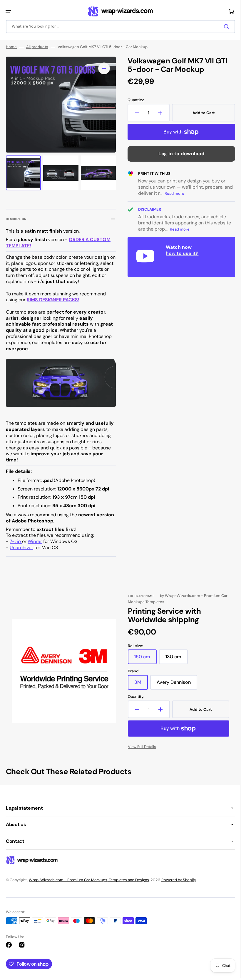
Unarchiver (21, 547)
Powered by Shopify (178, 879)
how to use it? (180, 254)
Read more (182, 194)
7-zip (16, 541)
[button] (8, 11)
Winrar (35, 541)
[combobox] (118, 26)
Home (11, 47)
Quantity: (133, 101)
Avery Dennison (175, 684)
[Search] (223, 26)
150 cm (143, 659)
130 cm (174, 659)
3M (139, 684)
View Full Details (140, 746)
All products (37, 47)
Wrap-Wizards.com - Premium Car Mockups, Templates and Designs (89, 879)
